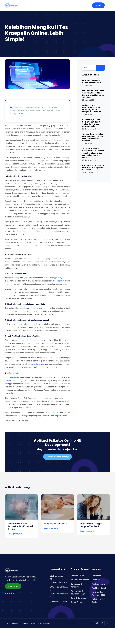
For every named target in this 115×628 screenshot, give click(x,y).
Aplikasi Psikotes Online (56, 457)
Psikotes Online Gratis (98, 600)
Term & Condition (78, 598)
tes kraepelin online (36, 364)
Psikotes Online (77, 576)
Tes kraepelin (10, 126)
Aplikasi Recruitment (80, 580)
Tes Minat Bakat (99, 588)
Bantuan (14, 586)
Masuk (98, 5)
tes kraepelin (25, 228)
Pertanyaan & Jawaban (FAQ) (78, 592)
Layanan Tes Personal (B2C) (98, 593)
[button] (109, 5)
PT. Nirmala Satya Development (41, 623)
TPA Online (96, 576)
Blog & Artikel (76, 602)
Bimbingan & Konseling (76, 585)
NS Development (12, 377)
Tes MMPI (96, 580)
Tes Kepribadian (99, 584)
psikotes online (11, 381)
